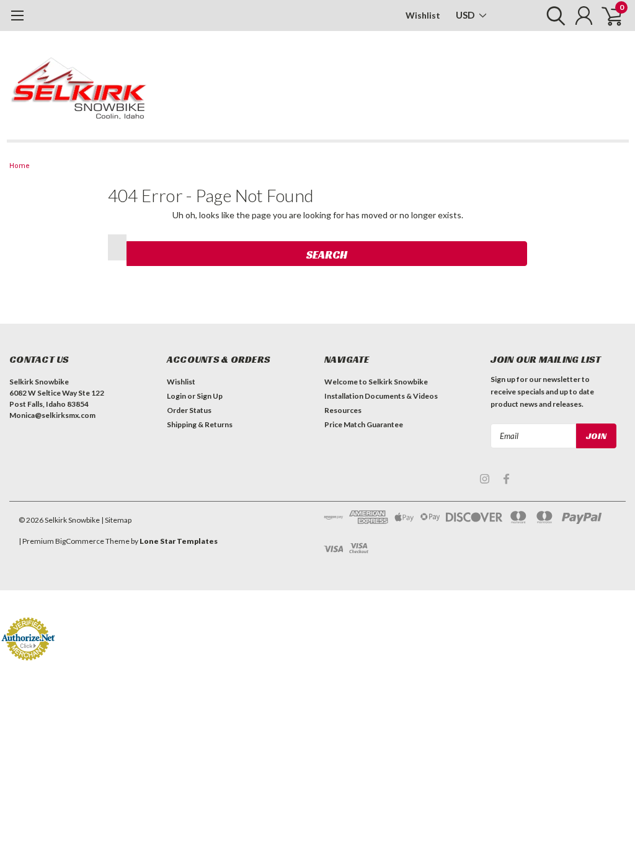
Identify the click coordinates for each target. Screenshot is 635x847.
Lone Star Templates (179, 541)
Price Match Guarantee (363, 424)
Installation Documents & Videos (381, 396)
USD (466, 14)
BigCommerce (79, 541)
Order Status (189, 410)
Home (19, 166)
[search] (553, 15)
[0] (607, 15)
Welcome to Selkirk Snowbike (376, 381)
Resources (343, 410)
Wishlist (423, 15)
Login (176, 396)
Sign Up (210, 396)
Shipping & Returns (200, 424)
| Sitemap (116, 520)
